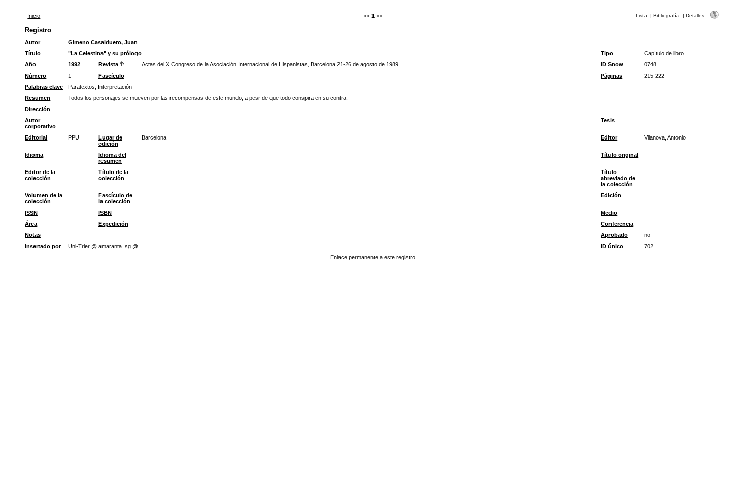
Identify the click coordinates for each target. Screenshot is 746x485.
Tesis (608, 120)
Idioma (34, 155)
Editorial (36, 137)
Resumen (37, 98)
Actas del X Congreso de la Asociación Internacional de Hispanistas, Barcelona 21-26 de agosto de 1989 (270, 64)
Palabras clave (44, 87)
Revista (108, 64)
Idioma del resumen (112, 158)
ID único (612, 246)
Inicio (33, 16)
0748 (650, 64)
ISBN (105, 213)
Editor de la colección (40, 175)
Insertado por (43, 246)
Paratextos (81, 87)
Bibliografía (666, 15)
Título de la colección (113, 175)
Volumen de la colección (43, 198)
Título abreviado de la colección (618, 178)
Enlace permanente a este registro (372, 257)
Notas (33, 235)
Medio (609, 213)
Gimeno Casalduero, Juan (103, 42)
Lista (641, 15)
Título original (619, 155)
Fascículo (111, 76)
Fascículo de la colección (115, 198)
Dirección (37, 109)
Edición (611, 195)
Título (33, 53)
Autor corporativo (40, 123)
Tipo (607, 53)
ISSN (31, 213)
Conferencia (617, 224)
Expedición (113, 224)
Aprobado (614, 235)
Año (30, 64)
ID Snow (612, 64)
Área (31, 224)
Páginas (611, 76)
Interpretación (115, 87)
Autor (32, 42)
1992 (74, 64)
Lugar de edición (110, 140)
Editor (609, 137)
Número (35, 76)
